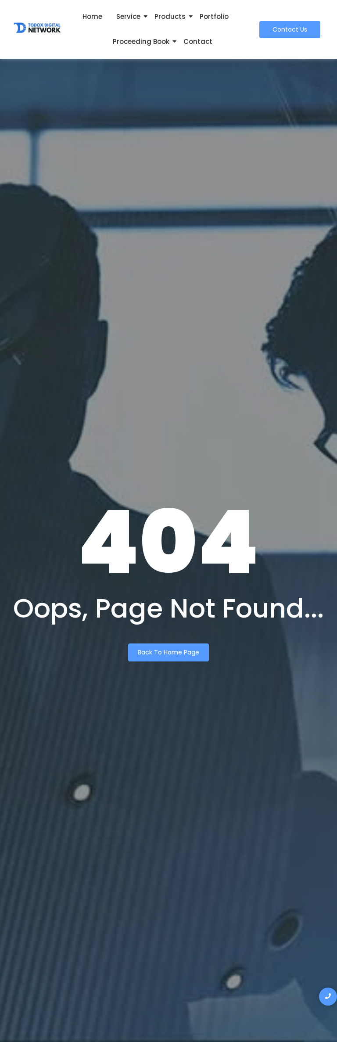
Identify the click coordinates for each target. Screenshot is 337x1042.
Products (170, 16)
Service (128, 16)
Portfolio (214, 16)
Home (92, 16)
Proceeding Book (141, 41)
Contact (197, 41)
